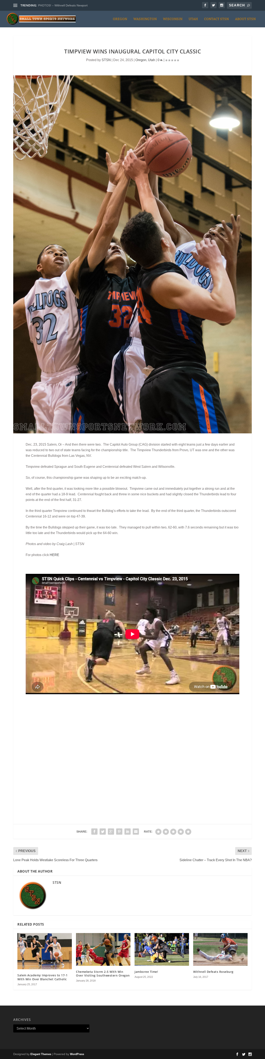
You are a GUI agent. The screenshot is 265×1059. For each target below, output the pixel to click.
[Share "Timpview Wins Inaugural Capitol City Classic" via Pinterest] (119, 831)
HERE (54, 555)
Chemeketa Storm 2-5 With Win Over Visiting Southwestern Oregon (103, 973)
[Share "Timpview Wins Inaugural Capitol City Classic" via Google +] (111, 831)
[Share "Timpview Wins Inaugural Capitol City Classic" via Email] (136, 831)
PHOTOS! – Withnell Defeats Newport (63, 5)
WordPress (77, 1054)
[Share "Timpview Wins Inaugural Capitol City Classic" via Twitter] (103, 831)
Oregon (120, 19)
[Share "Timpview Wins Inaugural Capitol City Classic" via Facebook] (94, 831)
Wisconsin (172, 19)
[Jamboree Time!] (162, 949)
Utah (193, 19)
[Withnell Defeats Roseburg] (220, 949)
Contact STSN (216, 19)
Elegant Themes (40, 1054)
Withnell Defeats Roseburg (213, 972)
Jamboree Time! (146, 972)
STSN (106, 60)
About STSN (245, 19)
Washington (145, 19)
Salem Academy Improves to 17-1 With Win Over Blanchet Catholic (42, 977)
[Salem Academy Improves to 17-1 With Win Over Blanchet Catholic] (44, 951)
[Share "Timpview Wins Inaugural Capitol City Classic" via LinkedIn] (127, 831)
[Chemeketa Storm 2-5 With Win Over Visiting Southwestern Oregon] (103, 949)
